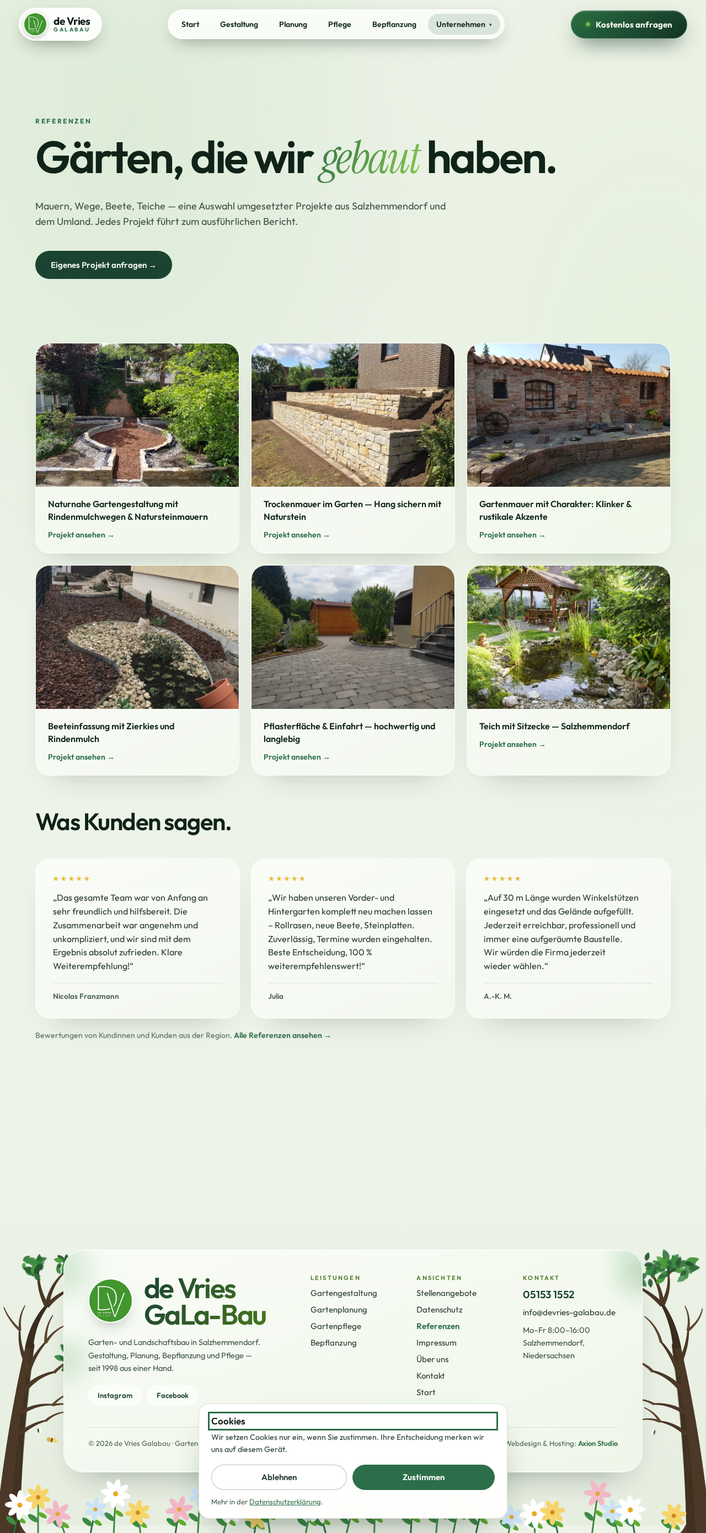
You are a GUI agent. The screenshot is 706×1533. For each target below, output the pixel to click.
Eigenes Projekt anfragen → (104, 265)
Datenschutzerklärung (285, 1501)
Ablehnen (279, 1477)
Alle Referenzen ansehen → (282, 1035)
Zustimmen (424, 1477)
